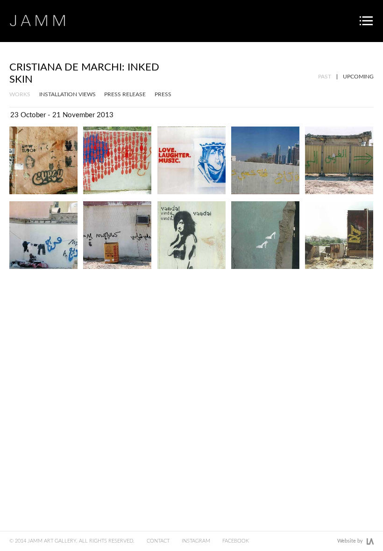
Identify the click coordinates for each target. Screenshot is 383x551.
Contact (158, 541)
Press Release (125, 94)
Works (19, 94)
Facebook (235, 541)
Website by (350, 541)
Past (324, 76)
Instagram (196, 541)
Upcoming (358, 76)
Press (163, 94)
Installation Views (67, 94)
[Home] (37, 20)
